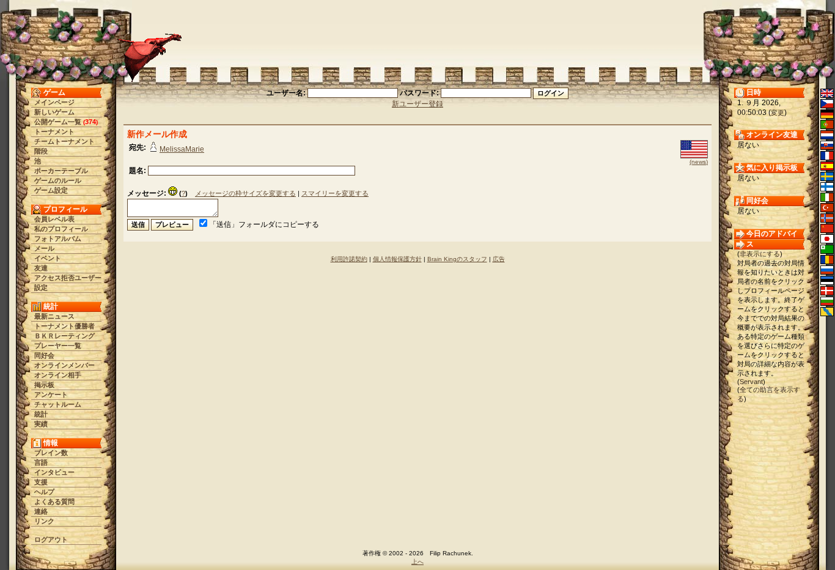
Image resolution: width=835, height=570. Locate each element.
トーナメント (54, 131)
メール (44, 248)
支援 (41, 482)
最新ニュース (54, 316)
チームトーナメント (64, 141)
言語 (41, 462)
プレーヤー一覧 (57, 345)
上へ (417, 561)
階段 (41, 151)
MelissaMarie (182, 149)
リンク (44, 521)
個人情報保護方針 (397, 259)
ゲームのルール (57, 180)
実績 (41, 424)
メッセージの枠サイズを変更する (245, 193)
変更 (777, 112)
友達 (41, 268)
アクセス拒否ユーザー (67, 277)
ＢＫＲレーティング (64, 335)
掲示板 (44, 384)
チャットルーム (57, 404)
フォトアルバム (57, 238)
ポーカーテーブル (61, 170)
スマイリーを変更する (335, 193)
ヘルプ (44, 491)
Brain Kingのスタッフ (457, 259)
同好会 (44, 355)
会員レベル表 (54, 219)
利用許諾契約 (349, 259)
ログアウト (51, 539)
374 (90, 121)
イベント (47, 258)
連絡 (41, 511)
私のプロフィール (61, 228)
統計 (41, 414)
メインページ (54, 102)
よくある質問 (54, 501)
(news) (699, 161)
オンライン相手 (57, 375)
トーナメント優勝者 (64, 326)
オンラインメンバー (64, 365)
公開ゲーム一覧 (57, 121)
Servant (751, 381)
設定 (41, 287)
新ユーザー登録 (417, 104)
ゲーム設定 (51, 190)
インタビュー (54, 472)
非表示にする (760, 253)
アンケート (51, 394)
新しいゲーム (54, 112)
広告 (499, 259)
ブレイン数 (51, 452)
